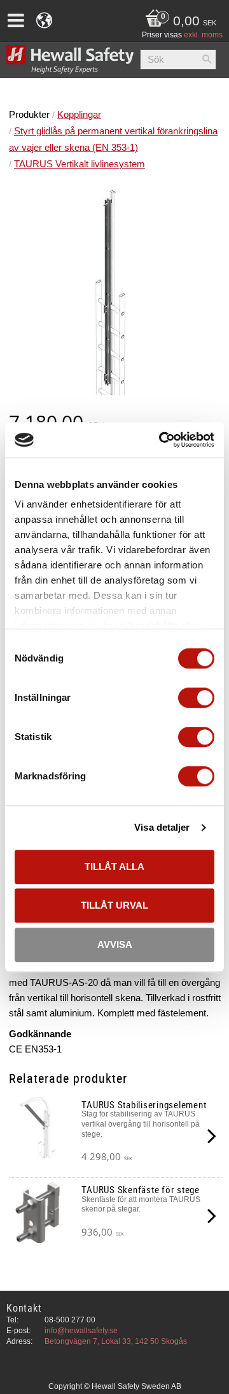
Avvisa (114, 944)
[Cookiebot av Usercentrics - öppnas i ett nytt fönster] (161, 440)
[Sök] (206, 59)
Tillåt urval (114, 905)
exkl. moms (203, 34)
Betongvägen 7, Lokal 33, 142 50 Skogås (116, 1341)
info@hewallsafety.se (81, 1330)
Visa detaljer (162, 827)
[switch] (196, 697)
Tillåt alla (114, 866)
